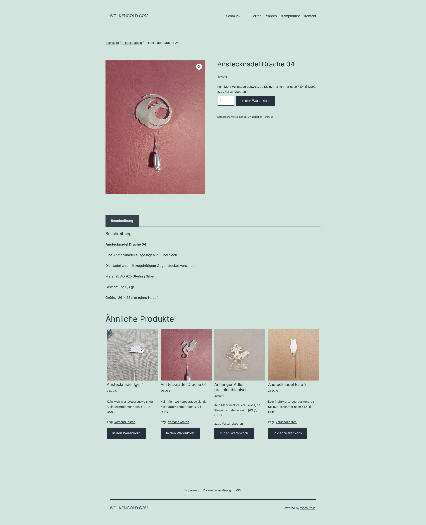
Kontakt (310, 16)
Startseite (112, 42)
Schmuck (233, 16)
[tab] (122, 221)
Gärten (256, 16)
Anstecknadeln (131, 42)
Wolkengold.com (129, 15)
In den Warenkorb (255, 101)
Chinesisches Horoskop (260, 116)
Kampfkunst (290, 16)
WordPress (307, 508)
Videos (271, 16)
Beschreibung (122, 221)
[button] (199, 67)
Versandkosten (235, 91)
